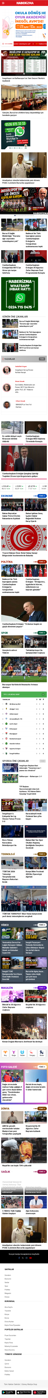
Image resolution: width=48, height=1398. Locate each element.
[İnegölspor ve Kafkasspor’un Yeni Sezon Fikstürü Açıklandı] (24, 63)
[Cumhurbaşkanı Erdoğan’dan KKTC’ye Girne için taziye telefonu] (10, 351)
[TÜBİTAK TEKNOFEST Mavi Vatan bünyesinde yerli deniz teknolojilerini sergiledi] (24, 898)
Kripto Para (9, 1343)
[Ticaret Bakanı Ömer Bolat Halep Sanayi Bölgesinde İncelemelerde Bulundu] (24, 538)
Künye (7, 1314)
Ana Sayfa (8, 1307)
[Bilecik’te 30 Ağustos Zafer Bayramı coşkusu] (12, 996)
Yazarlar (8, 1311)
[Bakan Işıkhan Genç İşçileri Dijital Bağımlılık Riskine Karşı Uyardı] (36, 504)
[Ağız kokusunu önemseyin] (36, 1202)
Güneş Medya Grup (29, 1384)
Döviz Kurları (9, 1322)
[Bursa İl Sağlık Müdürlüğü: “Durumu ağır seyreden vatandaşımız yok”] (10, 327)
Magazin (8, 1293)
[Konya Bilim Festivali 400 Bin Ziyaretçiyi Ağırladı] (36, 863)
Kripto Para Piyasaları (12, 1325)
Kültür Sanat (9, 1371)
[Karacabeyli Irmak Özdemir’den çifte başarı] (36, 805)
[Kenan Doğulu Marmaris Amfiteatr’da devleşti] (24, 1026)
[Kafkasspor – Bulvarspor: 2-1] (10, 782)
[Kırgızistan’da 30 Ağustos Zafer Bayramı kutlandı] (36, 1117)
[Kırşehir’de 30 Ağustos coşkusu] (36, 996)
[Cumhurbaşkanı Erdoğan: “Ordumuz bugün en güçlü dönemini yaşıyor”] (24, 609)
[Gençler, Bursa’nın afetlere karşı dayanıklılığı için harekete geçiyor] (24, 97)
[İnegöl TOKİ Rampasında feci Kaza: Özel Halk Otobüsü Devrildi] (12, 963)
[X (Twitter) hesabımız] (23, 1258)
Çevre (7, 1364)
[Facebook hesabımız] (19, 1258)
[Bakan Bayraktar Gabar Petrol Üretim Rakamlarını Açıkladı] (12, 504)
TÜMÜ (42, 359)
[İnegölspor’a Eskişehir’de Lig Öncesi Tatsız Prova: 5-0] (12, 805)
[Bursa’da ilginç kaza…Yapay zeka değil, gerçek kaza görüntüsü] (36, 963)
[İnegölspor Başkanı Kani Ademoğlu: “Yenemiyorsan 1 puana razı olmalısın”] (10, 771)
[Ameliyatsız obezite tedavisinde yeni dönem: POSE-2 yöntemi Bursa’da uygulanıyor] (24, 165)
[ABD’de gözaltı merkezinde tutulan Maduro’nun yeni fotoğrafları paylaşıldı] (12, 1117)
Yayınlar (8, 1339)
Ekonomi (8, 1279)
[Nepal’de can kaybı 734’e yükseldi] (24, 1150)
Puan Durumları (10, 1335)
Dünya (7, 1297)
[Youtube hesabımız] (30, 1258)
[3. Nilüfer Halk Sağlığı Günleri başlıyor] (12, 1202)
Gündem (8, 1275)
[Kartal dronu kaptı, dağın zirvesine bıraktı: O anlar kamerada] (36, 1075)
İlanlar (7, 1282)
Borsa (7, 1318)
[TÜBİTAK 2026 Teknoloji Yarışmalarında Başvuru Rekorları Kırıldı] (12, 863)
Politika (7, 1290)
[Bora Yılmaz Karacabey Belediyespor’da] (12, 831)
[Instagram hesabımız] (26, 1258)
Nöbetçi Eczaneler (11, 1346)
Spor (6, 1286)
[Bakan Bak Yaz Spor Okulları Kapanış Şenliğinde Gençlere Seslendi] (36, 831)
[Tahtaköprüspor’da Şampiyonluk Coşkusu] (36, 641)
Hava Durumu (10, 1350)
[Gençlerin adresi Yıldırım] (12, 641)
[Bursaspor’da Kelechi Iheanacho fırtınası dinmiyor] (24, 669)
